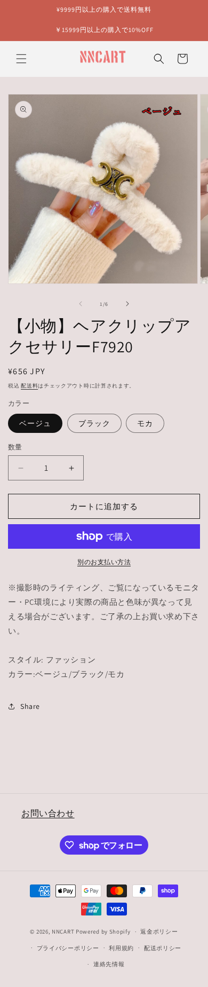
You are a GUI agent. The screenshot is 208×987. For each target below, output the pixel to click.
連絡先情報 (109, 964)
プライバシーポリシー (68, 948)
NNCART (63, 931)
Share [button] (30, 706)
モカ (145, 423)
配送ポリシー (162, 948)
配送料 (29, 385)
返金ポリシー (159, 931)
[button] (21, 58)
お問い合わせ (48, 813)
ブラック (94, 423)
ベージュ (35, 423)
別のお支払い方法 (104, 562)
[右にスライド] (127, 303)
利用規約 (121, 948)
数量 (15, 447)
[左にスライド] (80, 303)
